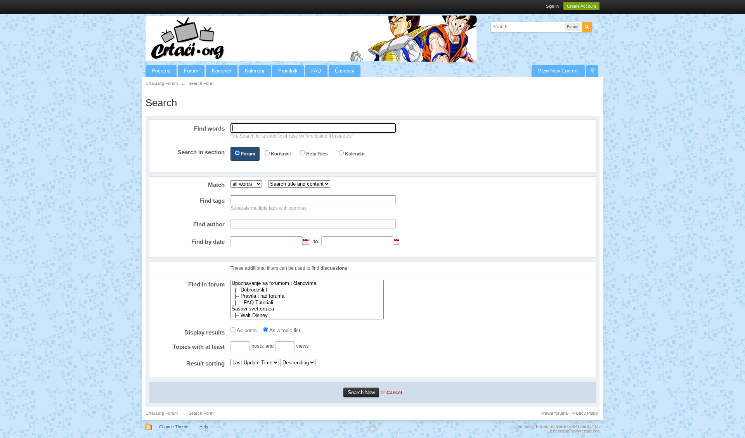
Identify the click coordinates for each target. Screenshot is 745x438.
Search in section (201, 152)
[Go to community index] (311, 38)
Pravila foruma (554, 413)
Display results (204, 332)
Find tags (212, 200)
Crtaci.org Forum (162, 413)
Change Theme (173, 426)
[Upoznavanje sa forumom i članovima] (307, 283)
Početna (161, 71)
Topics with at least (199, 346)
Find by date (208, 241)
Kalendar (255, 71)
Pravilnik (288, 71)
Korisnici (221, 71)
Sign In (552, 6)
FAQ (316, 71)
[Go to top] (372, 428)
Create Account (581, 6)
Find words (209, 128)
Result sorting (205, 363)
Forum (191, 71)
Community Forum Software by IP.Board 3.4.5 (556, 426)
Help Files (317, 154)
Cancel (394, 392)
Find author (209, 224)
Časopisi (344, 71)
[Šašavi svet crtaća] (307, 309)
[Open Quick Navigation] (592, 71)
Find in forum (206, 284)
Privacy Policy (585, 413)
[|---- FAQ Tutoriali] (307, 303)
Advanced (596, 26)
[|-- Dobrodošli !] (307, 290)
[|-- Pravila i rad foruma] (307, 296)
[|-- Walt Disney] (307, 315)
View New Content (558, 71)
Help (203, 426)
